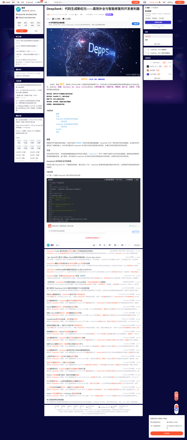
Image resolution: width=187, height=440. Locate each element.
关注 (57, 245)
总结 (57, 132)
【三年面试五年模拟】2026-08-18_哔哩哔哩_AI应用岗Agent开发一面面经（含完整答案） (29, 108)
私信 (36, 31)
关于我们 (57, 407)
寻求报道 (76, 407)
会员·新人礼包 (154, 2)
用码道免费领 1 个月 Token (114, 179)
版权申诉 (113, 412)
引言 (57, 116)
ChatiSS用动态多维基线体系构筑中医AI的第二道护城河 (28, 86)
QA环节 (58, 129)
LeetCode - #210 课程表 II (158, 49)
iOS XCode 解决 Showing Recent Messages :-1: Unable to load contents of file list (29, 62)
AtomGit (30, 2)
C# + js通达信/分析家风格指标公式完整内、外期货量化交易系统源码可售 (28, 102)
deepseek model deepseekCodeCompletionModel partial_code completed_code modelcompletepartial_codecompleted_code (69, 202)
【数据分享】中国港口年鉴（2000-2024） (27, 96)
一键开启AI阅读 (158, 22)
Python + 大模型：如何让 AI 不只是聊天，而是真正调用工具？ (29, 132)
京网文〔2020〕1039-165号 (92, 410)
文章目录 (147, 36)
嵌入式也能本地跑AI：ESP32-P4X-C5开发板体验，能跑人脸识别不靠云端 (29, 121)
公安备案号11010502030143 (64, 410)
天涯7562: (19, 76)
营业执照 (125, 412)
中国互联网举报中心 (79, 412)
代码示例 (64, 121)
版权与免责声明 (106, 412)
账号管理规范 (97, 412)
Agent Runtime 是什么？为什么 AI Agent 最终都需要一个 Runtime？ (29, 126)
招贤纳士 (63, 407)
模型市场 (40, 2)
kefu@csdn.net (105, 407)
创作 (179, 2)
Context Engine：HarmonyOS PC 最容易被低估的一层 (29, 73)
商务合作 (69, 407)
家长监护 (61, 412)
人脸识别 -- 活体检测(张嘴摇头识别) (27, 55)
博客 (13, 2)
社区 (22, 2)
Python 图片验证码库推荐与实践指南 (27, 42)
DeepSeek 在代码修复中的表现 (67, 124)
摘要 (57, 114)
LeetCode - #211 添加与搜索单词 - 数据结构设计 (160, 53)
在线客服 (115, 407)
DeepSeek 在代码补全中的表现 (67, 119)
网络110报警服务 (68, 412)
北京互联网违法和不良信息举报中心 (121, 410)
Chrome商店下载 (89, 412)
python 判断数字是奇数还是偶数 (26, 47)
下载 (18, 2)
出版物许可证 (119, 412)
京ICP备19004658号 (78, 410)
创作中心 (170, 2)
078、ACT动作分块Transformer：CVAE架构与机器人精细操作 (29, 91)
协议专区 (82, 407)
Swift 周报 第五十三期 (26, 51)
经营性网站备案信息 (106, 410)
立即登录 (166, 433)
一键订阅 (135, 23)
